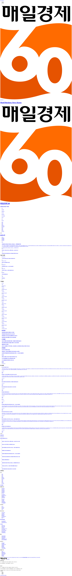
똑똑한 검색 (3, 525)
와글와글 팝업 (4, 502)
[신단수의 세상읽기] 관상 (6, 349)
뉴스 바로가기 (2, 0)
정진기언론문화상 (4, 539)
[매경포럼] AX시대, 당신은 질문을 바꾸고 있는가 (9, 335)
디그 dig (3, 489)
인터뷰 (3, 508)
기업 (2, 223)
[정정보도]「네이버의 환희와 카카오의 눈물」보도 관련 (10, 351)
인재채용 (13, 557)
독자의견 (15, 557)
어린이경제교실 (4, 516)
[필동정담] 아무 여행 (5, 344)
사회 (2, 228)
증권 (2, 224)
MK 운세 (3, 515)
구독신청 (10, 557)
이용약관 (28, 557)
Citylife (3, 555)
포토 (2, 509)
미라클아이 (3, 491)
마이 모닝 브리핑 (4, 530)
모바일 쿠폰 (3, 547)
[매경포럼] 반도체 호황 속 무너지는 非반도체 (9, 337)
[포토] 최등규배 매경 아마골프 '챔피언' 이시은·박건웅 (10, 342)
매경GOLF (3, 554)
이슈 (2, 506)
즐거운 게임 (3, 526)
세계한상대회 (3, 536)
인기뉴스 (3, 231)
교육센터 (3, 545)
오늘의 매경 (3, 512)
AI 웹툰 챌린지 (4, 532)
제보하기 (18, 557)
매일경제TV (3, 552)
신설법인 (3, 500)
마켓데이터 (3, 501)
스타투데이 (3, 494)
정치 (2, 227)
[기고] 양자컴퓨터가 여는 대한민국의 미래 (8, 358)
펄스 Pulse (3, 492)
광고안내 (7, 557)
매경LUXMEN (4, 553)
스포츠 (3, 230)
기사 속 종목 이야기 (4, 528)
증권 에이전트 (4, 521)
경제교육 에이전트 (4, 522)
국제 (2, 229)
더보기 (1, 433)
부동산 (3, 225)
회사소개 (5, 557)
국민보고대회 (3, 537)
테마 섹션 (3, 507)
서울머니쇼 (3, 538)
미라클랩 (3, 543)
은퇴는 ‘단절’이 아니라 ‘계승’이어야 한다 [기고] (9, 356)
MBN (2, 551)
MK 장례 (3, 546)
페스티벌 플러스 (4, 495)
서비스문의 (20, 557)
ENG (2, 572)
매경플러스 (3, 488)
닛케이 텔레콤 (4, 548)
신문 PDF (3, 513)
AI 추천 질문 (3, 529)
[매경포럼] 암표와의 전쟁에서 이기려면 (8, 332)
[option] (37, 572)
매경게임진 (3, 497)
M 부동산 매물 (4, 544)
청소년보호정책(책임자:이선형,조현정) (35, 557)
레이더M (3, 490)
